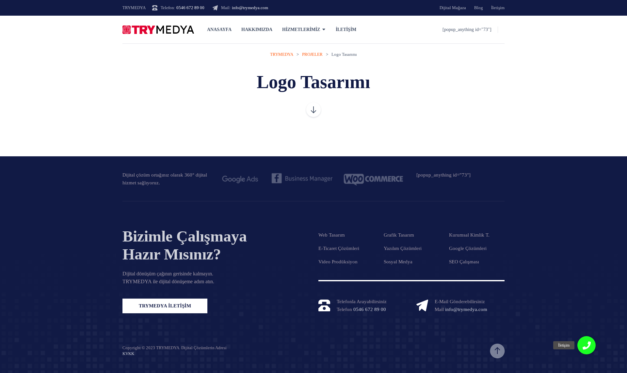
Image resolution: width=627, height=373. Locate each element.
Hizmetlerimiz (301, 29)
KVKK (128, 353)
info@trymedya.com (250, 7)
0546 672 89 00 (190, 7)
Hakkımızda (256, 29)
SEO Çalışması (464, 261)
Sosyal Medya (398, 261)
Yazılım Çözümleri (403, 248)
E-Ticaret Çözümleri (338, 248)
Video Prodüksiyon (338, 261)
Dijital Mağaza (453, 7)
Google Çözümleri (468, 248)
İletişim (498, 7)
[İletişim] (586, 345)
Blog (478, 7)
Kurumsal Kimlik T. (469, 235)
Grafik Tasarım (399, 235)
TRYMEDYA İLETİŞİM (165, 305)
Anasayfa (219, 29)
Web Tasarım (331, 235)
